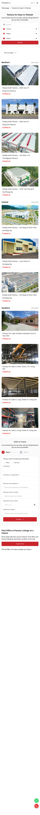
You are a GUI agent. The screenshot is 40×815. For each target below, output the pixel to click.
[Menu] (37, 3)
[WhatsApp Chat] (36, 800)
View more (34, 62)
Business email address (11, 483)
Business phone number (11, 492)
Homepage (5, 8)
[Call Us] (36, 806)
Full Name (6, 466)
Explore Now (20, 544)
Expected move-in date (10, 501)
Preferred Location (9, 509)
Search (20, 42)
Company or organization (11, 475)
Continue (18, 519)
